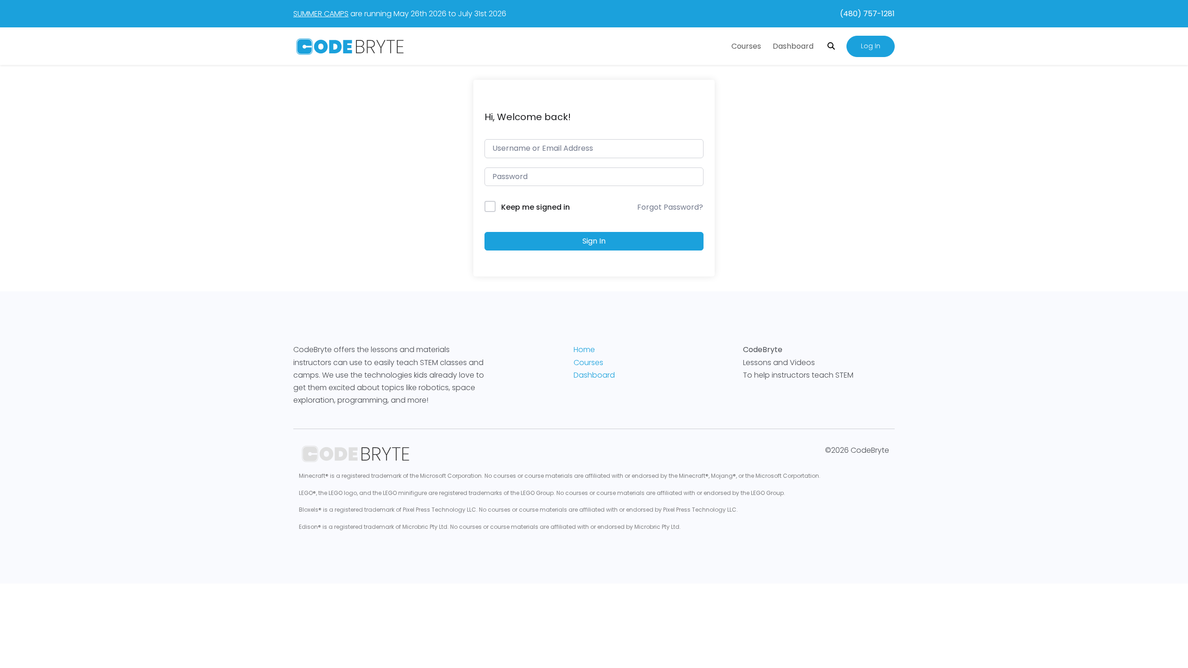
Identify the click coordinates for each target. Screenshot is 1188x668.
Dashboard (793, 46)
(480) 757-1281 (867, 13)
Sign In (594, 241)
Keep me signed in (535, 207)
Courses (746, 46)
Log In (870, 46)
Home (584, 349)
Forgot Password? (670, 207)
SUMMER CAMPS (321, 13)
